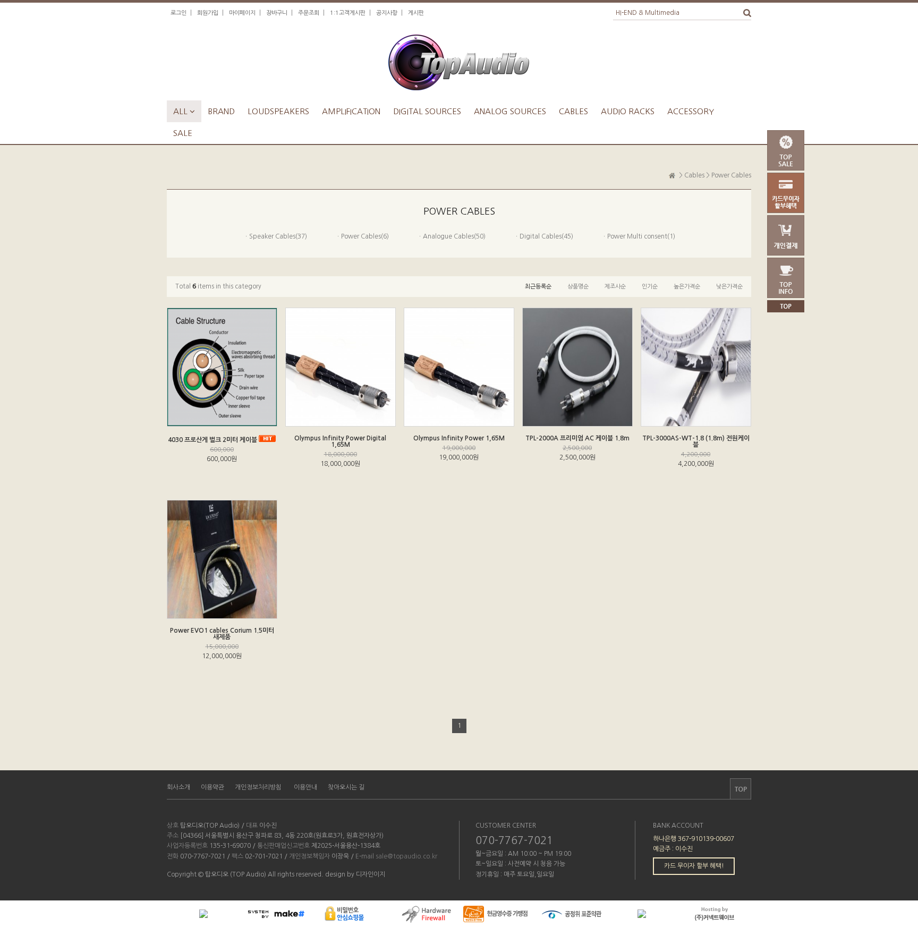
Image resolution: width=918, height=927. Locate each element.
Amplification (351, 111)
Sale (182, 133)
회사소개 (178, 787)
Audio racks (627, 111)
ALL (184, 111)
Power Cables (731, 175)
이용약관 (212, 787)
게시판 (416, 13)
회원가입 (207, 13)
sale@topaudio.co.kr (406, 856)
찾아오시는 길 (346, 787)
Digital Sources (427, 111)
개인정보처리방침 (258, 787)
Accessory (690, 111)
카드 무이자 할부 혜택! (694, 866)
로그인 (178, 13)
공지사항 (386, 13)
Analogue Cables (448, 236)
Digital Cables (541, 236)
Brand (221, 111)
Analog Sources (510, 111)
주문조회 (308, 13)
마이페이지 (242, 13)
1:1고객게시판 (348, 13)
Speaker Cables (272, 236)
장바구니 (276, 13)
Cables (573, 111)
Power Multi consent (637, 236)
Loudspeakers (278, 111)
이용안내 (305, 787)
